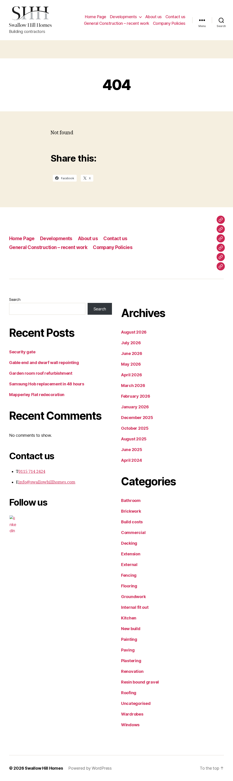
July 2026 (131, 342)
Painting (129, 639)
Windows (130, 724)
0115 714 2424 (31, 471)
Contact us (175, 16)
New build (130, 628)
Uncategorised (136, 703)
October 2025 (135, 428)
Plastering (131, 660)
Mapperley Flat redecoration (36, 394)
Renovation (132, 671)
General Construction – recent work (116, 23)
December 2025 (137, 417)
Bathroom (131, 500)
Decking (129, 543)
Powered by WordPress (90, 768)
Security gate (22, 351)
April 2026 (131, 374)
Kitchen (128, 618)
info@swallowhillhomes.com (46, 482)
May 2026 (131, 364)
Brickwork (131, 511)
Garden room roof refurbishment (40, 373)
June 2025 (131, 449)
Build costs (132, 521)
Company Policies (169, 23)
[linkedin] (13, 524)
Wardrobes (132, 714)
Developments (123, 16)
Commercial (133, 532)
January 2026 (135, 406)
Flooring (129, 586)
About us (153, 16)
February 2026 (135, 396)
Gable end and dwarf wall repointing (44, 362)
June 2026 (131, 353)
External (129, 564)
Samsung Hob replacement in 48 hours (46, 384)
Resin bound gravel (140, 682)
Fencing (129, 575)
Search (14, 299)
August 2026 (134, 332)
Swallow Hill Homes (44, 768)
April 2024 (131, 460)
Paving (127, 650)
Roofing (128, 692)
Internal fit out (135, 607)
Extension (130, 553)
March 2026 (133, 385)
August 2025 (134, 439)
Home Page (95, 16)
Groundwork (133, 596)
